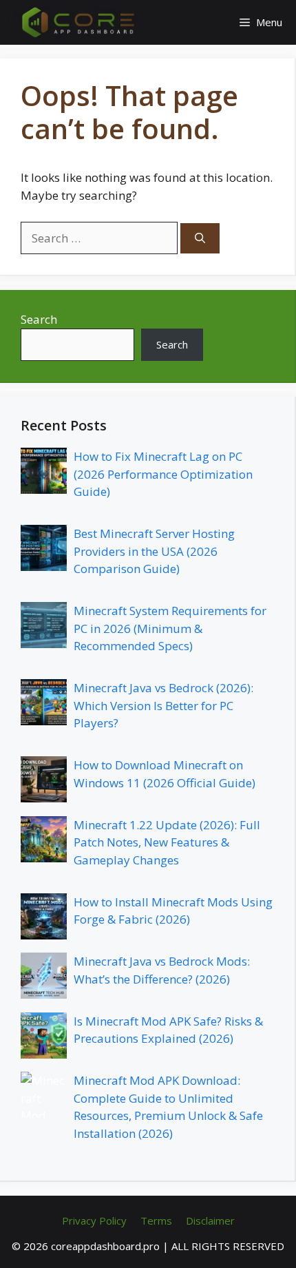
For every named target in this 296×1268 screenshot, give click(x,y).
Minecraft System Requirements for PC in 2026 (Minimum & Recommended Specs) (170, 628)
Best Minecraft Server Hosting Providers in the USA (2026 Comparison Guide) (154, 551)
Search (39, 319)
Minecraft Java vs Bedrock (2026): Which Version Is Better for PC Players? (163, 705)
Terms (156, 1220)
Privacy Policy (94, 1220)
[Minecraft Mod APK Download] (78, 22)
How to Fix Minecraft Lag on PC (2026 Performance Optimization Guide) (163, 473)
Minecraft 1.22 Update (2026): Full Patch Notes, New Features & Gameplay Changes (167, 842)
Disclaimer (210, 1220)
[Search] (200, 238)
